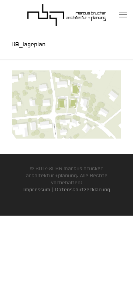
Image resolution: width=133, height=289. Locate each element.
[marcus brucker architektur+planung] (66, 15)
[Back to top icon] (118, 274)
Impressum (36, 190)
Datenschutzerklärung (82, 190)
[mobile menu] (123, 15)
